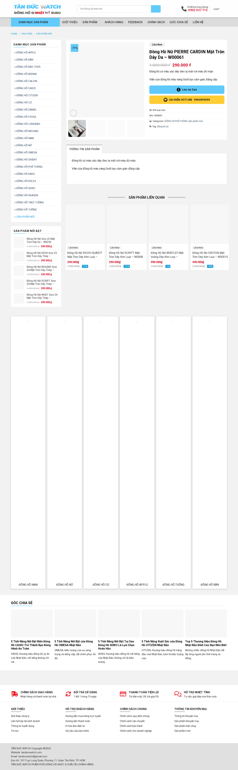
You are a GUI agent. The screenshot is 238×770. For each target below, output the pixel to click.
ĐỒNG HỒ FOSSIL (26, 116)
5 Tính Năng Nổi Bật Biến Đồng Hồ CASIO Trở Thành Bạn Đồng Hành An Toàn (31, 645)
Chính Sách (156, 22)
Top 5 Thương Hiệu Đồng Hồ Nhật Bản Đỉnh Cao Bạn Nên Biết (206, 643)
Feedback (135, 22)
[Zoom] (73, 113)
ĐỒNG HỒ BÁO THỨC (28, 66)
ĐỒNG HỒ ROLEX (26, 181)
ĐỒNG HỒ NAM (25, 138)
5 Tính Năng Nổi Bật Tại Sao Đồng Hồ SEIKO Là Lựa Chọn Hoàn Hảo (116, 645)
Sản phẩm (89, 22)
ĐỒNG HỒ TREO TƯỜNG (30, 202)
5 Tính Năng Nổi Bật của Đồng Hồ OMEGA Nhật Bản (74, 643)
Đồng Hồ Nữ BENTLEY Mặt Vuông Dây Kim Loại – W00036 (167, 255)
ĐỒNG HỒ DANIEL (26, 109)
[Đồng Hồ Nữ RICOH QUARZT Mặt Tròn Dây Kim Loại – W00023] (85, 224)
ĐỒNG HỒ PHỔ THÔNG (29, 166)
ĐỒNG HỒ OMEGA (26, 152)
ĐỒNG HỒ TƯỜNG (26, 209)
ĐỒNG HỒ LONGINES (28, 124)
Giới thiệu (70, 22)
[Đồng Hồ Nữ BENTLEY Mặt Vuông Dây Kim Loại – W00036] (168, 224)
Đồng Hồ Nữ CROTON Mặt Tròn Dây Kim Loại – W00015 (210, 255)
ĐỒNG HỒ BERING (26, 74)
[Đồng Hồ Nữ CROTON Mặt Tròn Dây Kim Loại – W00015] (210, 224)
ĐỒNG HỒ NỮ (24, 145)
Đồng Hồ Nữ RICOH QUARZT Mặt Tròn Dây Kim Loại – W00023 (84, 255)
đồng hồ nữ (162, 126)
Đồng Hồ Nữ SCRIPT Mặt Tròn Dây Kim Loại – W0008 (126, 255)
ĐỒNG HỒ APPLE (26, 52)
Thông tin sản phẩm (84, 149)
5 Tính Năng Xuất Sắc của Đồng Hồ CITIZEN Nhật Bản (162, 643)
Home (14, 33)
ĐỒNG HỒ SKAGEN (27, 195)
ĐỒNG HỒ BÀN (24, 59)
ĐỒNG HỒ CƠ (24, 102)
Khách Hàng (114, 22)
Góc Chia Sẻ (179, 22)
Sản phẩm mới (44, 33)
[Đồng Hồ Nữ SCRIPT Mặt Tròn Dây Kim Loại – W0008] (127, 224)
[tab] (84, 149)
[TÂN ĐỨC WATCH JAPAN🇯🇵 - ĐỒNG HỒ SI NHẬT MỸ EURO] (41, 9)
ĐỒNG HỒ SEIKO (25, 188)
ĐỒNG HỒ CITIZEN (27, 95)
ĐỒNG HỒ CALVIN (26, 81)
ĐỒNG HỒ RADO (25, 173)
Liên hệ (198, 22)
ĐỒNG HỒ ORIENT (26, 159)
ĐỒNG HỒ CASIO (26, 88)
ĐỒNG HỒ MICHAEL (27, 131)
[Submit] (155, 9)
